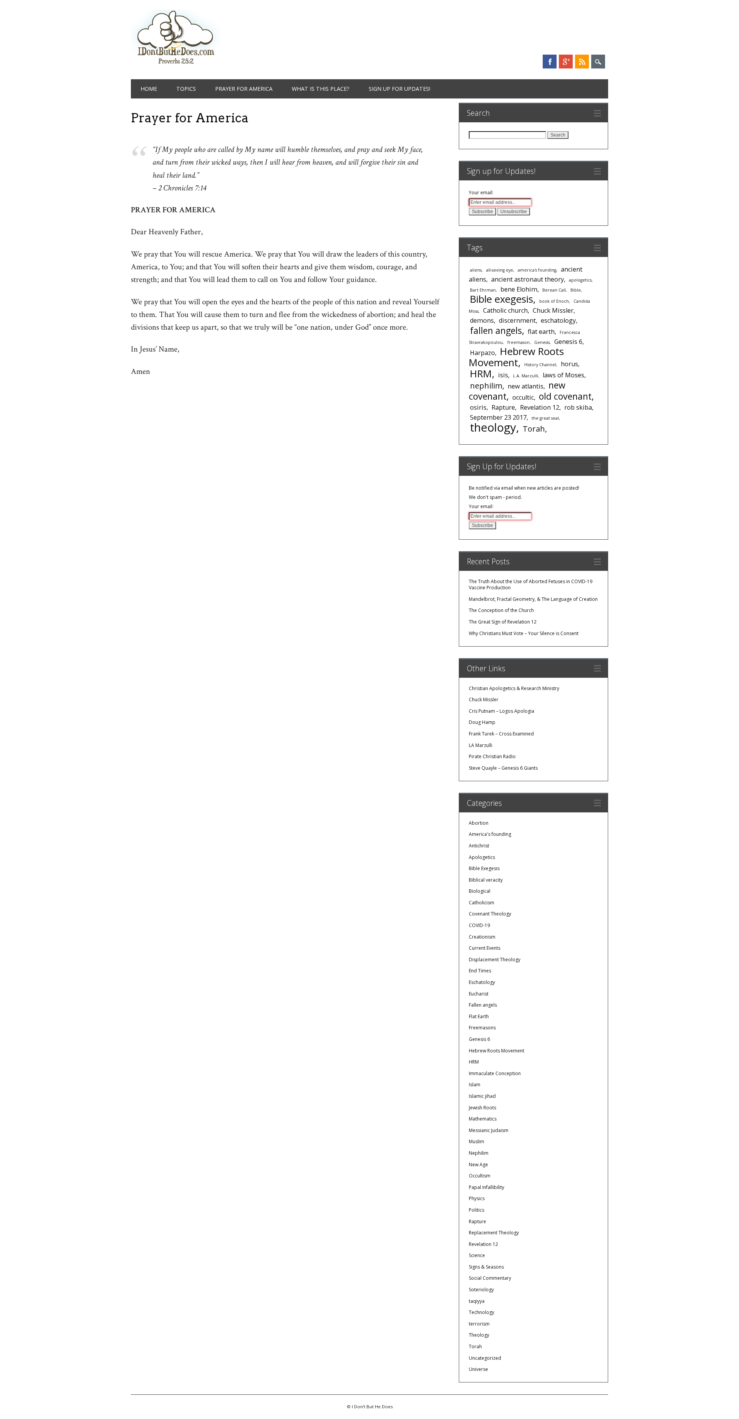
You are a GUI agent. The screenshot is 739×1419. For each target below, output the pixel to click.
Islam (474, 1084)
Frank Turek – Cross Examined (501, 733)
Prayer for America (244, 88)
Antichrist (479, 845)
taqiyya (477, 1301)
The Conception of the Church (501, 610)
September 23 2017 (498, 417)
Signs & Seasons (486, 1267)
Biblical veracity (486, 880)
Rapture (503, 407)
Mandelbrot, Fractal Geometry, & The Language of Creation (533, 599)
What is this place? (320, 88)
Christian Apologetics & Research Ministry (514, 688)
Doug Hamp (482, 722)
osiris (478, 407)
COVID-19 (479, 925)
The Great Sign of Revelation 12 (503, 622)
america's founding (537, 270)
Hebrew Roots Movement (516, 357)
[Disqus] (285, 525)
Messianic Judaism (488, 1130)
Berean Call (554, 290)
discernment (517, 320)
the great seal (545, 418)
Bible (575, 290)
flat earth (541, 331)
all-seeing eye (499, 270)
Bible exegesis (501, 299)
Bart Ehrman (483, 290)
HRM (481, 373)
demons (482, 320)
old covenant (565, 396)
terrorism (479, 1324)
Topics (186, 88)
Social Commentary (490, 1278)
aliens (476, 270)
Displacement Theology (494, 959)
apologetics (580, 280)
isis (503, 375)
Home (148, 88)
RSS (582, 61)
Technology (481, 1312)
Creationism (482, 937)
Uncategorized (485, 1358)
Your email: (481, 192)
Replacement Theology (494, 1232)
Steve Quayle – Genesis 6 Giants (503, 768)
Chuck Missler (553, 310)
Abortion (478, 823)
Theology (479, 1335)
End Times (480, 970)
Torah (534, 429)
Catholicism (481, 902)
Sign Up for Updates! (399, 88)
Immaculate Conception (495, 1073)
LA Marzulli (480, 745)
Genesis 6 (568, 341)
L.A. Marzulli (525, 376)
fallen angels (496, 330)
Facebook (550, 61)
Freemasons (482, 1027)
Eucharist (478, 993)
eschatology (558, 320)
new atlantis (525, 386)
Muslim (476, 1141)
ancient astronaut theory (527, 279)
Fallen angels (483, 1005)
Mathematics (483, 1119)
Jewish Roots (482, 1107)
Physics (477, 1198)
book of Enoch (554, 301)
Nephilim (478, 1153)
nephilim (486, 385)
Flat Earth (479, 1016)
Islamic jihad (482, 1096)
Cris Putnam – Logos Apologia (501, 711)
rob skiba (578, 407)
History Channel (540, 364)
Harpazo (482, 352)
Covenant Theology (490, 913)
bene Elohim (518, 289)
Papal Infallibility (486, 1187)
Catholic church (505, 310)
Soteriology (481, 1289)
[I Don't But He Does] (176, 64)
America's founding (490, 834)
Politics (476, 1210)
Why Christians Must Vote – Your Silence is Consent (523, 633)
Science (477, 1255)
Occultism (479, 1175)
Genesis (542, 342)
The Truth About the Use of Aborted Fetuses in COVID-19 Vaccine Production (530, 584)
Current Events (484, 948)
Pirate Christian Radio (492, 756)
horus (569, 364)
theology (493, 427)
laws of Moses (563, 375)
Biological (479, 891)
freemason (518, 342)
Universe (478, 1369)
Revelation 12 (539, 407)
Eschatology (482, 982)
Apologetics (482, 857)
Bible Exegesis (484, 868)
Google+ (566, 61)
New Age (478, 1164)
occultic (523, 397)
